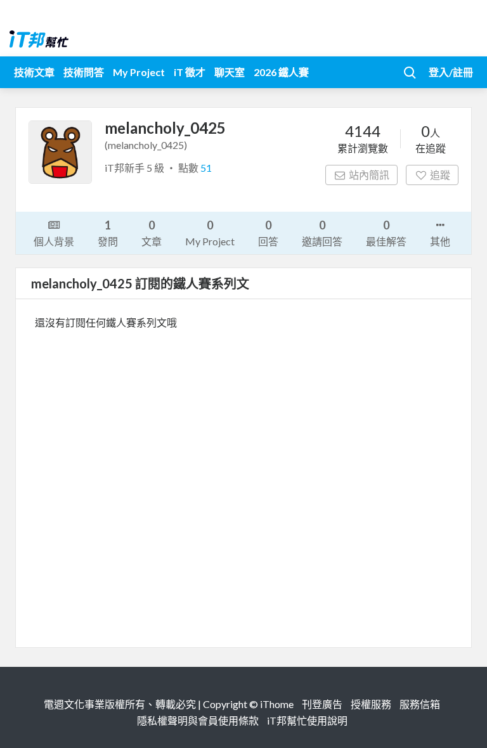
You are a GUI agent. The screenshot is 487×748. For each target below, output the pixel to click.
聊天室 (229, 72)
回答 (268, 232)
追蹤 (440, 175)
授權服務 (371, 704)
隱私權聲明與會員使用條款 (198, 720)
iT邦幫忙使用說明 (307, 720)
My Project (139, 72)
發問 (108, 232)
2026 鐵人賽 (281, 72)
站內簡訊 (369, 175)
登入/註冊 (451, 72)
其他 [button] (440, 241)
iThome (277, 704)
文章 (151, 232)
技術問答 (83, 72)
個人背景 (54, 241)
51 (206, 168)
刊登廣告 (322, 704)
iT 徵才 (189, 72)
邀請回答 (322, 232)
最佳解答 (386, 232)
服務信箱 (419, 704)
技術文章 (34, 72)
